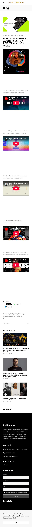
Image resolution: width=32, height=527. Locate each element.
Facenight (21, 314)
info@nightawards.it (11, 456)
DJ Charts (20, 36)
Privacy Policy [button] (12, 518)
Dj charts (6, 314)
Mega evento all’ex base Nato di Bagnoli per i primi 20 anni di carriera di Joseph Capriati (15, 375)
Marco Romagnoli (9, 316)
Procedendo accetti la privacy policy (16, 492)
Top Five (19, 316)
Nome (5, 474)
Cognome (6, 480)
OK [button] (16, 522)
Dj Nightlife (13, 314)
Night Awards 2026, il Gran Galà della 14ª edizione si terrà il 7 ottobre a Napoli (16, 350)
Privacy (5, 465)
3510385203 (11, 453)
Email (4, 486)
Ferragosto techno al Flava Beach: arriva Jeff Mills (15, 399)
